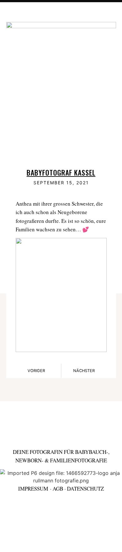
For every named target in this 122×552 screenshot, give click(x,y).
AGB (58, 488)
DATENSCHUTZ (85, 488)
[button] (105, 13)
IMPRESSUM (33, 488)
